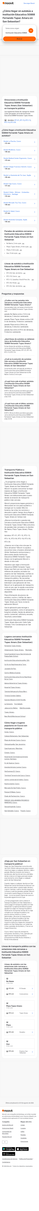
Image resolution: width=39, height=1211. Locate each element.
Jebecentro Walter (11, 708)
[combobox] (19, 29)
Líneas (23, 1125)
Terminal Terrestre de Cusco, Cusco (17, 775)
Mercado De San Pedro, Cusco (15, 788)
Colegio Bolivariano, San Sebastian (16, 736)
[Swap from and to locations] (30, 30)
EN (5, 1142)
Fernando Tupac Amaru (12, 646)
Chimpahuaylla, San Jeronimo (14, 744)
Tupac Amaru (9, 712)
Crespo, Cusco (9, 752)
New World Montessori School (14, 716)
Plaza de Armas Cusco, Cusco (15, 740)
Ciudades (24, 1138)
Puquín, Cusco (26, 811)
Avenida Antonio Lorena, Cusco (15, 767)
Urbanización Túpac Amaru (14, 650)
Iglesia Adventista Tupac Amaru (15, 683)
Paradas (23, 1135)
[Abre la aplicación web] (8, 1154)
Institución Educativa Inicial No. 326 (16, 660)
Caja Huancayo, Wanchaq (13, 748)
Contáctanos (6, 1162)
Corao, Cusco (9, 732)
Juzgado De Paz (10, 669)
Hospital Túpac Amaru (12, 687)
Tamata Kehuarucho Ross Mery (15, 691)
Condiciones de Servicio (9, 1159)
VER (23, 243)
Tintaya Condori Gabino (12, 696)
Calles (22, 1131)
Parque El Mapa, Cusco (12, 792)
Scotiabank (18, 704)
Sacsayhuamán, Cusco (12, 807)
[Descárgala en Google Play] (8, 1149)
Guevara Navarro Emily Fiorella (14, 700)
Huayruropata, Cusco (11, 784)
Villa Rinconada (25, 708)
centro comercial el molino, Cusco (16, 780)
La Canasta (8, 704)
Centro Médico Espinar (12, 673)
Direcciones (24, 1141)
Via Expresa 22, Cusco (12, 771)
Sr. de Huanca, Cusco (11, 763)
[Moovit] (8, 3)
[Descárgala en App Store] (22, 1149)
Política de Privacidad (25, 1159)
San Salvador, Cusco (11, 811)
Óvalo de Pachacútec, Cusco (14, 796)
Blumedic (28, 650)
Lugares (23, 1128)
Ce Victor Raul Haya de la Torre (15, 664)
